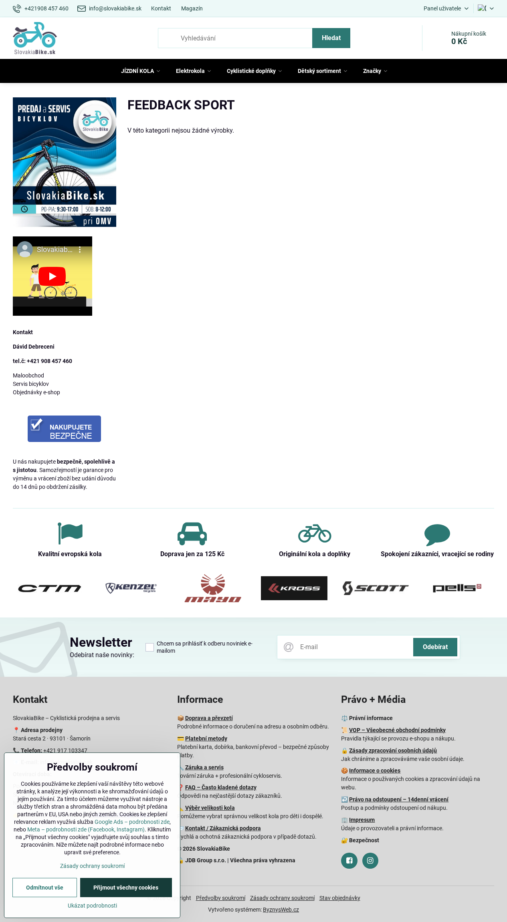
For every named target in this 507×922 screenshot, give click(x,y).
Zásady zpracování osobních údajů (393, 750)
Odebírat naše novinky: (102, 655)
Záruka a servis (204, 767)
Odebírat (435, 647)
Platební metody (206, 738)
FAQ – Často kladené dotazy (221, 787)
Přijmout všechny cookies (125, 887)
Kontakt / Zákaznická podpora (223, 828)
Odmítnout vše (44, 887)
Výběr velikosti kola (210, 808)
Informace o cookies (374, 770)
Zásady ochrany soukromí (282, 898)
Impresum (362, 820)
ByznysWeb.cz (281, 909)
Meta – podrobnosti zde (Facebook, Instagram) (86, 829)
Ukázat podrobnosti (92, 905)
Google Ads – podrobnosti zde (132, 822)
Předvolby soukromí (220, 898)
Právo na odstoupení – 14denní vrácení (398, 799)
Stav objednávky (339, 898)
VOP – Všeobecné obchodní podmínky (397, 730)
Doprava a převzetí (209, 718)
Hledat (331, 38)
